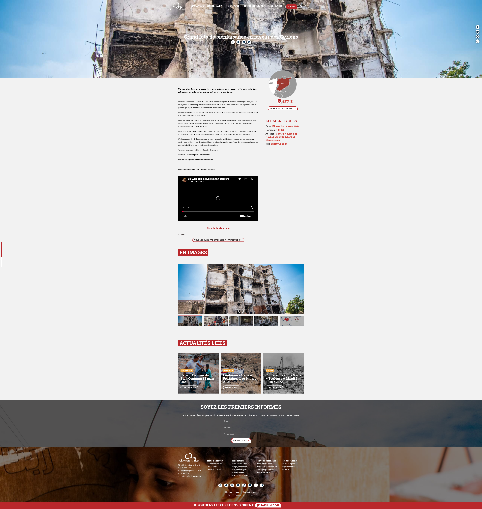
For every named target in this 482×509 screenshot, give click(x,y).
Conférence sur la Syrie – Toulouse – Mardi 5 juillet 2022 (283, 378)
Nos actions (233, 6)
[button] (306, 6)
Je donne (292, 6)
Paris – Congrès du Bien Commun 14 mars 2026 (197, 378)
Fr (301, 6)
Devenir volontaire (253, 6)
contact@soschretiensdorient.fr (189, 476)
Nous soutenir (275, 6)
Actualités (196, 6)
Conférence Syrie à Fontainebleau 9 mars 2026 (239, 378)
